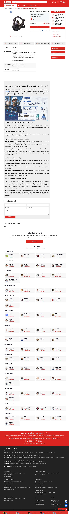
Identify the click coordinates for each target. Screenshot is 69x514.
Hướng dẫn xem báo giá (40, 500)
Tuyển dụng (39, 5)
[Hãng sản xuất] (11, 12)
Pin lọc (56, 457)
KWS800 (48, 460)
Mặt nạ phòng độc (18, 8)
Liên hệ (34, 5)
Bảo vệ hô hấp (11, 8)
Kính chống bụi (26, 452)
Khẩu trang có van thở (22, 457)
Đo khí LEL (12, 463)
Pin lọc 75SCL (60, 457)
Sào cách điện (35, 461)
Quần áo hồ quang (29, 461)
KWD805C (44, 460)
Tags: (5, 226)
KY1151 (45, 452)
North (38, 18)
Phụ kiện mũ (32, 450)
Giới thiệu (24, 5)
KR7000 (41, 460)
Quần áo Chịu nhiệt (32, 466)
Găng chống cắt (21, 455)
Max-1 (18, 454)
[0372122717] (66, 509)
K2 (38, 460)
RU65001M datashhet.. (56, 54)
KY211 (48, 452)
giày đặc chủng (17, 460)
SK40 (42, 461)
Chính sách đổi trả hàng (55, 500)
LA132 (34, 455)
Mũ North (28, 450)
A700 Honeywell (11, 452)
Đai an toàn (10, 464)
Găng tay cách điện (13, 461)
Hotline (35, 30)
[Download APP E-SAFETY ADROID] (53, 2)
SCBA (5, 458)
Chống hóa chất (26, 466)
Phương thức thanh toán (57, 36)
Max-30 (21, 454)
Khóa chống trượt (16, 464)
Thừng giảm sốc (23, 464)
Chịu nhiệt (16, 455)
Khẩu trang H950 (30, 457)
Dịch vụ (28, 5)
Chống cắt (12, 466)
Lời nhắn (6, 210)
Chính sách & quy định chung (56, 504)
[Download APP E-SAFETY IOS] (55, 2)
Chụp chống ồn (14, 454)
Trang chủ (20, 5)
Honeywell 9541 (28, 460)
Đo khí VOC (16, 463)
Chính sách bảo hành (56, 34)
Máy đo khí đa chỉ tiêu (37, 463)
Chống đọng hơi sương (19, 452)
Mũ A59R (10, 450)
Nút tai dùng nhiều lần (28, 454)
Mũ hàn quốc (23, 450)
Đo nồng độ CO (21, 463)
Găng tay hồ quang (21, 461)
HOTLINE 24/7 (62, 1)
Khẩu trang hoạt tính (38, 457)
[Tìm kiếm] (48, 2)
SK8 (44, 461)
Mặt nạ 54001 (44, 457)
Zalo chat (45, 30)
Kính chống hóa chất (33, 452)
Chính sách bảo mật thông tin (56, 506)
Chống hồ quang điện (18, 466)
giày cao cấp (11, 460)
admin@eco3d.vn (10, 476)
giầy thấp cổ (22, 460)
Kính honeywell (40, 452)
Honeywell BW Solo (28, 463)
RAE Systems (44, 463)
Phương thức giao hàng (40, 503)
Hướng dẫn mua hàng (56, 31)
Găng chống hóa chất (29, 455)
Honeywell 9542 (34, 460)
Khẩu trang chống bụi (14, 457)
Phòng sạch (38, 455)
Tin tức (31, 5)
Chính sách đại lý (54, 503)
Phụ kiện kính (52, 452)
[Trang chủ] (7, 2)
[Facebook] (55, 509)
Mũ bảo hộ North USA (16, 450)
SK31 (40, 461)
